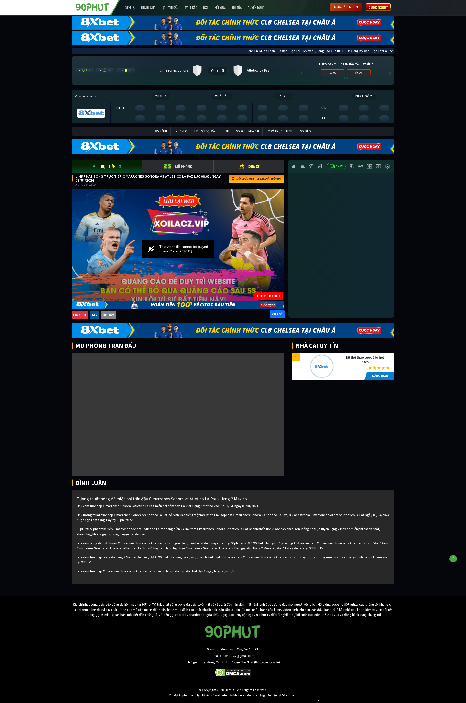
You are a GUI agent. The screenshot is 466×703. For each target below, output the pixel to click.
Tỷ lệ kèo (190, 7)
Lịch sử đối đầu (205, 131)
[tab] (107, 166)
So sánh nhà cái (247, 131)
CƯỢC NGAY (380, 376)
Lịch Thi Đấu (170, 7)
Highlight (148, 7)
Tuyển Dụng (256, 7)
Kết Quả (220, 7)
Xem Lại (130, 7)
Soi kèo (305, 131)
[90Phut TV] (92, 7)
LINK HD (79, 315)
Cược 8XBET (378, 7)
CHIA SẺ (277, 314)
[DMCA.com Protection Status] (233, 672)
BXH (206, 7)
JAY (94, 315)
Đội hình (161, 131)
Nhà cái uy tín (346, 7)
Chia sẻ (254, 166)
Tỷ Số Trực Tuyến (279, 131)
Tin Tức (237, 7)
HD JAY (108, 315)
